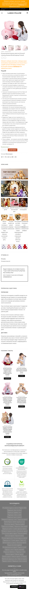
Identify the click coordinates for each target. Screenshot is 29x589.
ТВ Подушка (23, 556)
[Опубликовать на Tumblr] (14, 157)
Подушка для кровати (22, 519)
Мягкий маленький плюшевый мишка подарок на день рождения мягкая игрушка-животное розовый (7, 371)
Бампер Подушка (8, 521)
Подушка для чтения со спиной (14, 514)
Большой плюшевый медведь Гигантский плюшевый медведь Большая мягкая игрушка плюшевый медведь (7, 430)
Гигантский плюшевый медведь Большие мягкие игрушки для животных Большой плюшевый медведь (21, 400)
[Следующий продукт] (2, 58)
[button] (2, 13)
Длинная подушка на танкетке (9, 542)
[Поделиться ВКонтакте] (10, 157)
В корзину (12, 150)
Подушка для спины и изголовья (14, 510)
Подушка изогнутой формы (7, 526)
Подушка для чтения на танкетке (19, 561)
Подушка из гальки (22, 547)
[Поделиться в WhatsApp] (1, 157)
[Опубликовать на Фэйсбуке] (3, 157)
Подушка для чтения (20, 551)
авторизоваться (7, 276)
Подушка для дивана (19, 524)
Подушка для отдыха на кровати (14, 517)
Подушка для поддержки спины (14, 512)
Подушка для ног (6, 540)
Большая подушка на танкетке (20, 538)
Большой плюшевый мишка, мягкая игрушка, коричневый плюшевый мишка (21, 370)
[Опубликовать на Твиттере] (5, 157)
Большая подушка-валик (7, 538)
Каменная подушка (10, 554)
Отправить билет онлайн (18, 573)
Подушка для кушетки (7, 528)
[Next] (25, 30)
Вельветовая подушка (9, 524)
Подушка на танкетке (6, 561)
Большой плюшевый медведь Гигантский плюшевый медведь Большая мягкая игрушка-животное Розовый (7, 400)
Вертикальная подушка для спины (9, 558)
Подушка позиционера (19, 549)
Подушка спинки (22, 507)
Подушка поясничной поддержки (14, 544)
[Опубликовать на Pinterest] (8, 157)
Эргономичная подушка (22, 531)
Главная (2, 51)
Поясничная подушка (21, 542)
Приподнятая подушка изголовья (9, 531)
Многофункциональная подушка (10, 547)
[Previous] (3, 30)
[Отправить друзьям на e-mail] (7, 157)
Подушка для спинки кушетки (21, 526)
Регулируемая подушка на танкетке (10, 507)
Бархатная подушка (22, 558)
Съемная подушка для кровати (19, 528)
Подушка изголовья (19, 535)
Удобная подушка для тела (18, 521)
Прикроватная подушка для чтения (9, 519)
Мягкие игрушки (8, 51)
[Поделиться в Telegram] (15, 157)
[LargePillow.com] (14, 13)
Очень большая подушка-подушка (9, 533)
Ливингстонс (23, 540)
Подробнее (7, 378)
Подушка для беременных (9, 551)
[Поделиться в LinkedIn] (12, 157)
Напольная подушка (22, 533)
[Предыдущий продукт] (5, 58)
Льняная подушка (15, 540)
